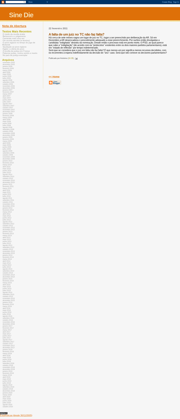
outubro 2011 (8, 202)
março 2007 (7, 94)
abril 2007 (6, 96)
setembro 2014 (8, 271)
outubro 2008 (8, 131)
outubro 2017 (8, 344)
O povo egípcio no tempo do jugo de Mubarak (18, 44)
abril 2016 (6, 308)
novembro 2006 (9, 86)
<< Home (54, 76)
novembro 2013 (9, 251)
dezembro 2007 (9, 112)
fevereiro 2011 (8, 186)
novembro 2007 (9, 110)
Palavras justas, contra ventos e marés (20, 53)
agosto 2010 (7, 175)
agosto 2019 (7, 385)
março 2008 (7, 118)
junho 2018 (7, 359)
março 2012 (7, 212)
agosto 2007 (7, 104)
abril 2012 (6, 214)
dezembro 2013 (9, 253)
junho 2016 (7, 312)
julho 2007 (7, 102)
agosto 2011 (7, 198)
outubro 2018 (8, 365)
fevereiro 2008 (8, 116)
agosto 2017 (7, 340)
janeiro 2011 (7, 184)
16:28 (70, 58)
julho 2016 (7, 314)
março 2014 (7, 259)
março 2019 (7, 375)
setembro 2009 (8, 153)
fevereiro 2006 (8, 68)
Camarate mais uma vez (13, 38)
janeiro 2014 (7, 255)
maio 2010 (7, 169)
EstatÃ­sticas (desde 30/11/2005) (16, 415)
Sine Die (21, 15)
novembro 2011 (9, 204)
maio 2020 (7, 399)
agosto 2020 (7, 405)
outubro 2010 (8, 179)
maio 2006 (7, 74)
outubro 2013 (8, 249)
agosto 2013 (7, 245)
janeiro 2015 (7, 279)
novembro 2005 (9, 62)
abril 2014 (6, 261)
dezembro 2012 (9, 230)
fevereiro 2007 (8, 92)
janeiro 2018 (7, 350)
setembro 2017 (8, 342)
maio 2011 (7, 192)
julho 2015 (7, 291)
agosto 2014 (7, 269)
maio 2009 (7, 145)
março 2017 (7, 330)
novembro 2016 (9, 322)
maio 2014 (7, 263)
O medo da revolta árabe (14, 34)
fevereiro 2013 (8, 234)
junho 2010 (7, 171)
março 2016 (7, 306)
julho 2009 (7, 149)
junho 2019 (7, 381)
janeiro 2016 (7, 302)
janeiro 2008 (7, 114)
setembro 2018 (8, 363)
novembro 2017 (9, 346)
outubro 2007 (8, 108)
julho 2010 (7, 173)
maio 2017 (7, 334)
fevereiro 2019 (8, 373)
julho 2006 (7, 78)
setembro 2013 (8, 247)
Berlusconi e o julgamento (14, 36)
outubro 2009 (8, 155)
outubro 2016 (8, 320)
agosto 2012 (7, 222)
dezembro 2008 (9, 135)
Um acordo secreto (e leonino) (16, 40)
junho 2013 (7, 241)
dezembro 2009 (9, 159)
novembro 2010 (9, 180)
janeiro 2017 (7, 326)
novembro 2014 (9, 275)
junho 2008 (7, 123)
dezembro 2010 (9, 182)
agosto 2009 (7, 151)
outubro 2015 (8, 296)
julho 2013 (7, 243)
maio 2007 (7, 98)
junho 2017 (7, 336)
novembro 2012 (9, 228)
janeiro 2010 (7, 161)
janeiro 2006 (7, 66)
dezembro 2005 (9, 64)
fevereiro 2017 (8, 328)
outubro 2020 (8, 407)
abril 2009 (6, 143)
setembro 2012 (8, 224)
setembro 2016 (8, 318)
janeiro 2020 (7, 393)
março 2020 (7, 395)
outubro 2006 (8, 84)
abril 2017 (6, 332)
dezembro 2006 (9, 88)
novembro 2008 (9, 133)
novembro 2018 (9, 367)
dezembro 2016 (9, 324)
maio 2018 (7, 357)
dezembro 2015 (9, 300)
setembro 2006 (8, 82)
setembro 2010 (8, 177)
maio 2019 (7, 379)
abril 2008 (6, 120)
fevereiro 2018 (8, 352)
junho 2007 (7, 100)
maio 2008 (7, 121)
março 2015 (7, 283)
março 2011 (7, 188)
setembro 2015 (8, 295)
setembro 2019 (8, 387)
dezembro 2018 (9, 369)
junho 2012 (7, 218)
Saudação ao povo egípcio (14, 47)
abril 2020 (6, 397)
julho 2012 (7, 220)
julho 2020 (7, 403)
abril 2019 (6, 377)
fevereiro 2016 (8, 304)
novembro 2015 (9, 298)
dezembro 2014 (9, 277)
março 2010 (7, 165)
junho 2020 (7, 401)
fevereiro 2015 (8, 281)
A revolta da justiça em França (16, 51)
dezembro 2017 (9, 348)
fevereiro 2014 (8, 257)
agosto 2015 (7, 293)
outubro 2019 (8, 389)
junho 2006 (7, 76)
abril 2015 (6, 285)
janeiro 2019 (7, 371)
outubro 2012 (8, 226)
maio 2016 (7, 310)
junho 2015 (7, 289)
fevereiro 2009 (8, 139)
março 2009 (7, 141)
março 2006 (7, 70)
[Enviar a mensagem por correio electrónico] (75, 58)
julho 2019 (7, 383)
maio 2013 (7, 239)
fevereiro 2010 (8, 163)
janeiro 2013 (7, 232)
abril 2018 (6, 355)
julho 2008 (7, 125)
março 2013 (7, 236)
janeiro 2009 (7, 137)
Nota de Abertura (14, 26)
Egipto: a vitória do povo (13, 49)
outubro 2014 (8, 273)
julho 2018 (7, 361)
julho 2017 (7, 338)
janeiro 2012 (7, 208)
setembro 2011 (8, 200)
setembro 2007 (8, 106)
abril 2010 (6, 167)
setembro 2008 (8, 129)
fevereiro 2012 (8, 210)
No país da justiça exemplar (15, 55)
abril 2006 (6, 72)
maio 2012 (7, 216)
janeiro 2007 (7, 90)
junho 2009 (7, 147)
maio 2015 (7, 287)
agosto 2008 (7, 127)
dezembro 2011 (9, 206)
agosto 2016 (7, 316)
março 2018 (7, 354)
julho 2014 (7, 267)
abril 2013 (6, 238)
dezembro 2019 (9, 391)
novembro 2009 (9, 157)
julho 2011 (7, 196)
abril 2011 (6, 190)
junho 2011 (7, 194)
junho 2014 (7, 265)
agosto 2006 (7, 80)
